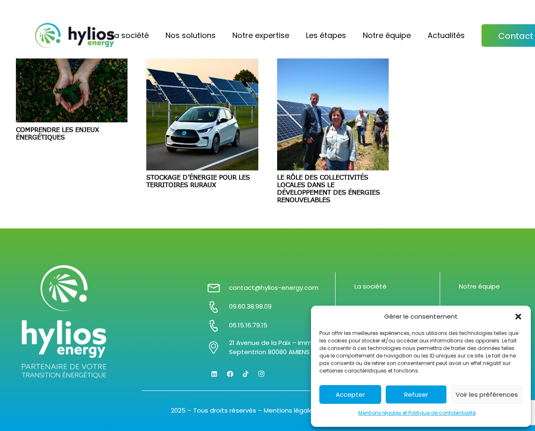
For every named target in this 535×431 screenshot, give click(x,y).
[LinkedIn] (214, 374)
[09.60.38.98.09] (217, 307)
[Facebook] (230, 374)
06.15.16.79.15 (248, 325)
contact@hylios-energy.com (273, 287)
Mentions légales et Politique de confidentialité (417, 412)
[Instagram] (262, 374)
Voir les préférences (487, 394)
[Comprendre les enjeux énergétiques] (72, 90)
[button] (518, 316)
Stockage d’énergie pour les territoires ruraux (198, 180)
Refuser (416, 394)
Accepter (350, 394)
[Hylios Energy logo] (75, 35)
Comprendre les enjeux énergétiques (57, 133)
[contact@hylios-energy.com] (217, 288)
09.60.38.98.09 (250, 306)
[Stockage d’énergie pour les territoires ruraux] (202, 114)
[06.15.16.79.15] (217, 325)
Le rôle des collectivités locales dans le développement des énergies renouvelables (328, 188)
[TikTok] (246, 374)
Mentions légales (290, 410)
